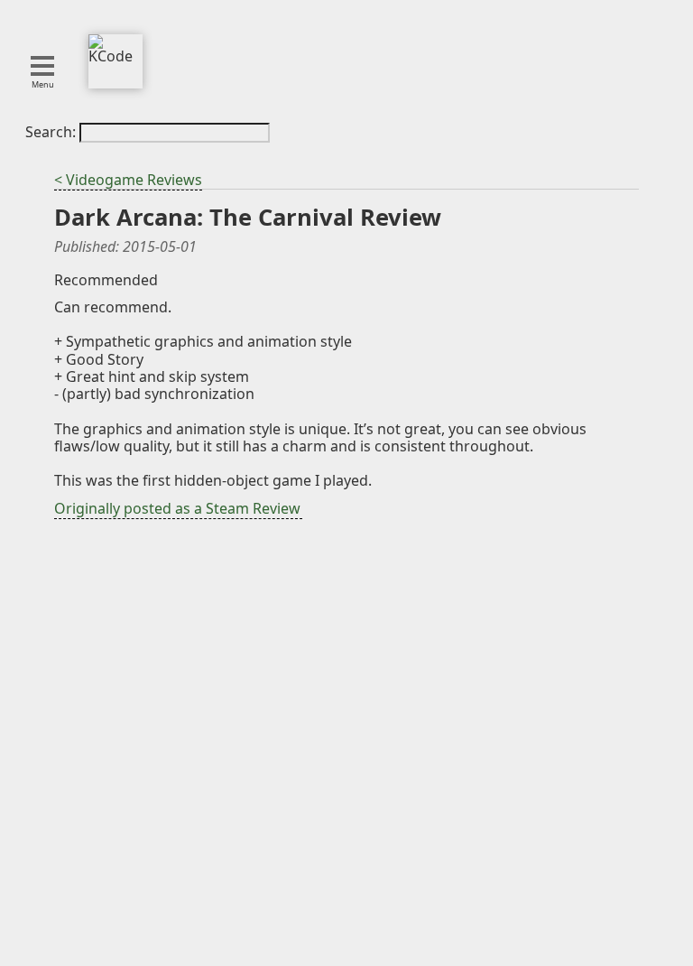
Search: (52, 132)
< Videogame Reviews (128, 180)
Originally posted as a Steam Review (177, 508)
